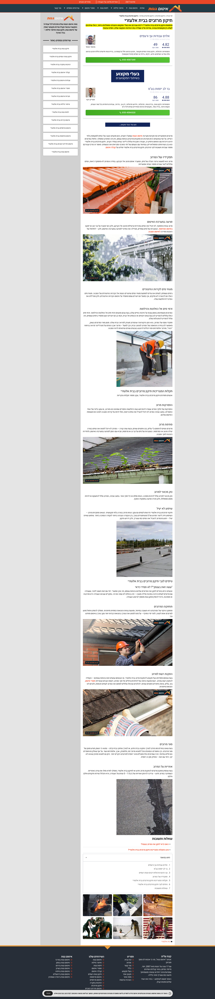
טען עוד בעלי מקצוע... (127, 124)
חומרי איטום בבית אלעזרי (60, 88)
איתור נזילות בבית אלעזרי (60, 104)
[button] (127, 844)
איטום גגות (133, 8)
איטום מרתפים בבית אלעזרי (60, 128)
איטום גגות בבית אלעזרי (60, 152)
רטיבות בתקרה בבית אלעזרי (60, 64)
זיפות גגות (104, 8)
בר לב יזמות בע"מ (161, 868)
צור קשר (57, 8)
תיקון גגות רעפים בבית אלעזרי (60, 56)
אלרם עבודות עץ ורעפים (158, 865)
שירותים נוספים (73, 8)
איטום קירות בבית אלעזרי (60, 120)
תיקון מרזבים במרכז (147, 16)
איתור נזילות (119, 8)
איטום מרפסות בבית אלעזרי (60, 136)
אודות (142, 8)
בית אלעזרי (165, 941)
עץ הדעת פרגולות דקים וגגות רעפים (153, 872)
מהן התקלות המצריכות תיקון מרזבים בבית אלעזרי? (148, 849)
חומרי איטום (90, 8)
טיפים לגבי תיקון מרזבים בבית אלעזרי (153, 884)
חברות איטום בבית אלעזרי (60, 96)
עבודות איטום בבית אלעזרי (60, 80)
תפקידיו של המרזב (160, 876)
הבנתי (48, 993)
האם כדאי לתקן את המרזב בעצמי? (155, 844)
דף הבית (169, 16)
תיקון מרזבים (160, 16)
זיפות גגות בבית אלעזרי (60, 112)
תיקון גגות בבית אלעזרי (60, 48)
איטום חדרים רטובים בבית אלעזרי (60, 144)
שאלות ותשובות (161, 888)
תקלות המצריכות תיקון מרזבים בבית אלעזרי (150, 880)
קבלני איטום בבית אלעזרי (60, 72)
